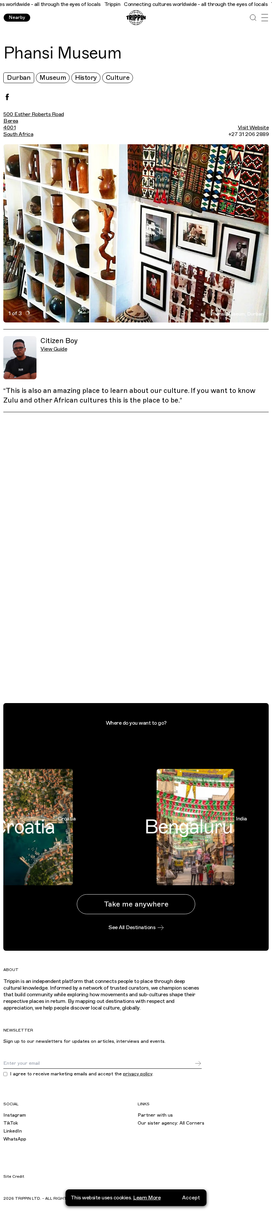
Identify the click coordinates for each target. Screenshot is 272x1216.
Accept (191, 1197)
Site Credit (13, 1176)
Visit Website (253, 127)
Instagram (14, 1115)
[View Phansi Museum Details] (140, 559)
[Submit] (198, 1063)
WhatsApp (14, 1139)
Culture (118, 77)
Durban (19, 77)
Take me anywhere (136, 904)
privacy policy (137, 1074)
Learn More (147, 1197)
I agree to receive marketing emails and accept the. (81, 1074)
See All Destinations (131, 927)
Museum (52, 77)
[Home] (136, 17)
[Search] (253, 18)
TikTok (10, 1123)
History (86, 77)
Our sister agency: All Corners (171, 1123)
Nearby (17, 17)
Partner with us (155, 1115)
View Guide (53, 349)
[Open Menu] (264, 18)
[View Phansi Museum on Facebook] (7, 97)
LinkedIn (12, 1131)
